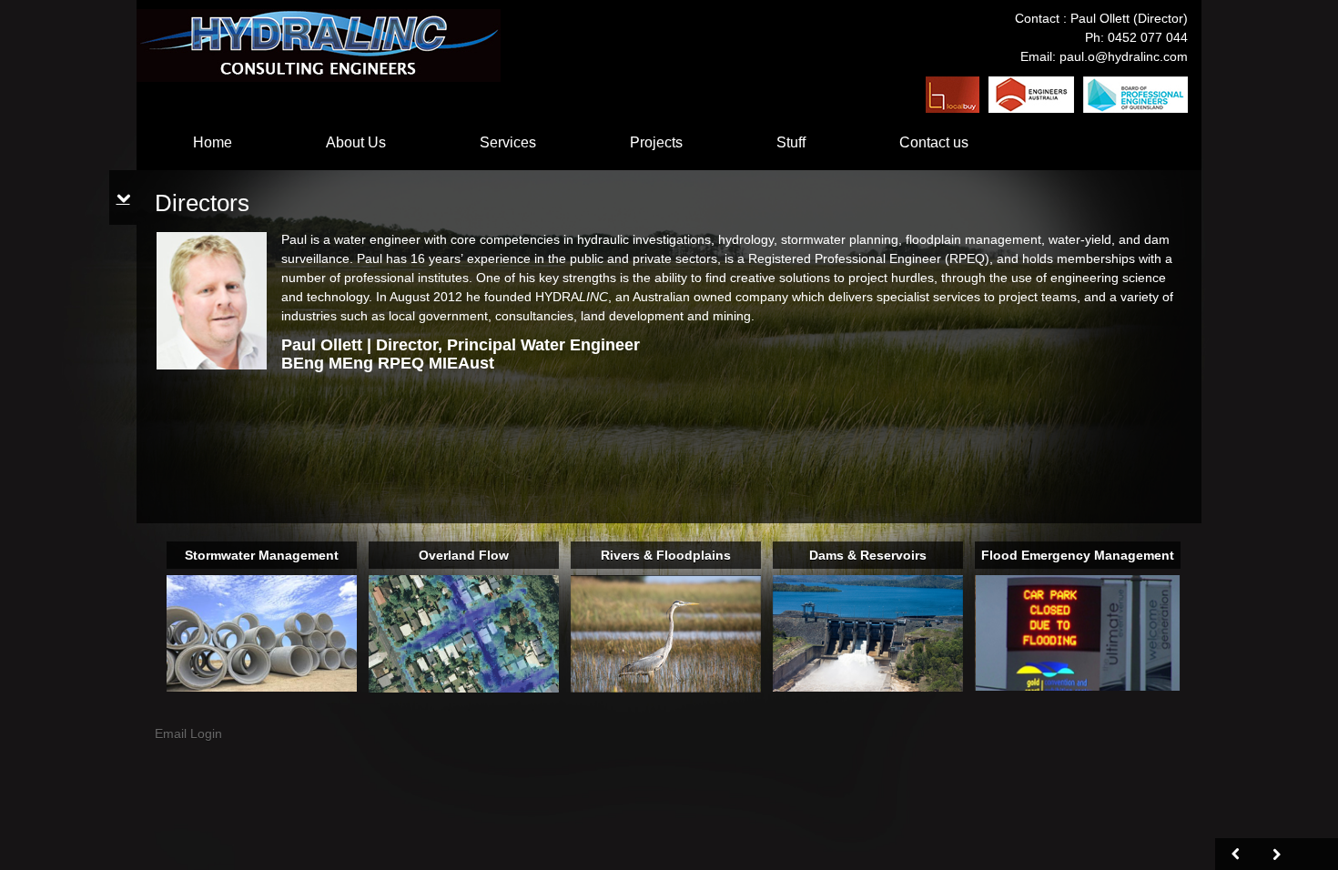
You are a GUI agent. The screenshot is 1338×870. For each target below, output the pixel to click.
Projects (656, 142)
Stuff (791, 142)
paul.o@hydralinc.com (1123, 56)
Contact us (933, 142)
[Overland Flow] (464, 632)
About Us (356, 142)
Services (508, 142)
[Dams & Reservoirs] (868, 632)
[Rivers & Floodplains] (666, 632)
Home (212, 142)
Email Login (188, 733)
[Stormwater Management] (262, 632)
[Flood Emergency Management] (1078, 631)
